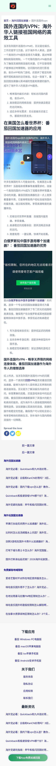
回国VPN (30, 380)
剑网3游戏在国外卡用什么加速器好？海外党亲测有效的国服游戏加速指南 (28, 541)
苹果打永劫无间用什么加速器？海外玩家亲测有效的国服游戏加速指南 (28, 523)
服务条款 (28, 676)
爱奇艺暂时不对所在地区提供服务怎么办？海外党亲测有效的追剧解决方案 (28, 578)
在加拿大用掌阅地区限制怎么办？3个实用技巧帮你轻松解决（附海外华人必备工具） (28, 613)
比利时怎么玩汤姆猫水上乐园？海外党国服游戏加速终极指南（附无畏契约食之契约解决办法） (28, 532)
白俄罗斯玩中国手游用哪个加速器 (26, 300)
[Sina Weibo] (18, 433)
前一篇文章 (28, 445)
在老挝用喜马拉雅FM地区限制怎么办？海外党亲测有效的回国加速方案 (28, 596)
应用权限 (28, 690)
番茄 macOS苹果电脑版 (28, 646)
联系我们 (28, 698)
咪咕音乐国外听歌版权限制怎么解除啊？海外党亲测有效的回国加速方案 (28, 604)
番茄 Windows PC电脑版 (28, 639)
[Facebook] (6, 433)
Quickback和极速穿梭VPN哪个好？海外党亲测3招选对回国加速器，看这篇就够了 (28, 495)
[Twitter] (12, 433)
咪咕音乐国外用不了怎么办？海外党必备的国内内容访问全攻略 (28, 587)
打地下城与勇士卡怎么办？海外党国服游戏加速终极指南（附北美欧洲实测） (28, 550)
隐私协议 (28, 683)
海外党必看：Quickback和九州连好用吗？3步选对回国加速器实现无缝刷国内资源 (28, 469)
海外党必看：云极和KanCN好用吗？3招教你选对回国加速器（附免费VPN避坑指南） (28, 477)
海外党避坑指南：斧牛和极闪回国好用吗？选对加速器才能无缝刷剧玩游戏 (28, 504)
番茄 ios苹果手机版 (28, 653)
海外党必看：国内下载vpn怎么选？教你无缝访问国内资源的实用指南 (28, 486)
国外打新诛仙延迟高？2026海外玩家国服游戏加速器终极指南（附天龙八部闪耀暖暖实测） (28, 559)
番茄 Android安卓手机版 (28, 660)
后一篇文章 (28, 452)
